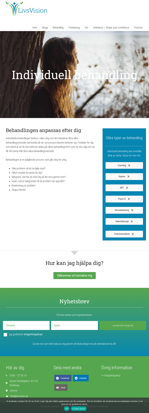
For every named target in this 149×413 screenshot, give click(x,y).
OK (66, 408)
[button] (122, 325)
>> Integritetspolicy (110, 375)
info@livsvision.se (19, 396)
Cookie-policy (78, 408)
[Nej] (145, 405)
